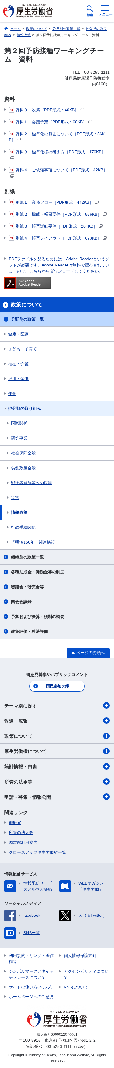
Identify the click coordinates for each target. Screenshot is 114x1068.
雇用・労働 (18, 378)
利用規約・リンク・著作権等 (31, 958)
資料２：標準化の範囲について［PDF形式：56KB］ (57, 136)
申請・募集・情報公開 (27, 797)
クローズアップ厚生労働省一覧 (37, 852)
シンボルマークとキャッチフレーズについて (31, 974)
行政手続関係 (23, 527)
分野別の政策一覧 (27, 319)
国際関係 (19, 423)
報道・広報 (16, 721)
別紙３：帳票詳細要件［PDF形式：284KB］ (56, 226)
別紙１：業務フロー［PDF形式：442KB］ (54, 202)
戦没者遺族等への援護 (31, 482)
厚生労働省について (25, 751)
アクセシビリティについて (86, 974)
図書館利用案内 (23, 842)
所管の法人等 (21, 832)
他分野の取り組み (24, 408)
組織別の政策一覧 (27, 557)
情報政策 (19, 512)
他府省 (15, 822)
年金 (12, 393)
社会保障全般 (23, 453)
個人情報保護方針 (80, 955)
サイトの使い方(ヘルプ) (31, 987)
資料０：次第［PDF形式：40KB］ (47, 110)
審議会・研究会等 (27, 586)
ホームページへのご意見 (31, 996)
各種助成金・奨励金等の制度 (37, 572)
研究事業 (19, 438)
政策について (18, 736)
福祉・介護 (18, 363)
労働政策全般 (23, 468)
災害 (15, 497)
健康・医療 (18, 334)
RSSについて (76, 987)
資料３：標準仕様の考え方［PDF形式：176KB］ (60, 152)
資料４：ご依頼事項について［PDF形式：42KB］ (61, 170)
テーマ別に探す (20, 705)
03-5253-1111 (59, 1046)
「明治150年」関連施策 (33, 542)
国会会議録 (21, 601)
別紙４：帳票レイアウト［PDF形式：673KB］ (58, 238)
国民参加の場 (58, 686)
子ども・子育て (22, 349)
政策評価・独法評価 (29, 631)
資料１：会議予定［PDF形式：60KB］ (51, 122)
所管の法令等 (18, 781)
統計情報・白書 (20, 766)
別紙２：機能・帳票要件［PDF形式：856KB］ (58, 214)
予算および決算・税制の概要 (37, 616)
